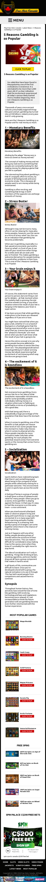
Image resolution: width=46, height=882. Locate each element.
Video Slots (23, 862)
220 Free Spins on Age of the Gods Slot (30, 752)
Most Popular (30, 869)
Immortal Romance (28, 728)
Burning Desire (26, 637)
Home (5, 862)
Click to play (27, 639)
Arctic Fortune (26, 713)
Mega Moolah (25, 621)
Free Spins (36, 865)
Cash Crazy (24, 652)
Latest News (15, 869)
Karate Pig (24, 698)
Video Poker (37, 862)
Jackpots (9, 865)
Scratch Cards (23, 865)
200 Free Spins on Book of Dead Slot (29, 776)
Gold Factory (25, 668)
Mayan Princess (26, 682)
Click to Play (23, 69)
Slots (13, 862)
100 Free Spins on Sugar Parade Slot (30, 790)
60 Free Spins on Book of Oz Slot (29, 764)
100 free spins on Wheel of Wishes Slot (29, 802)
